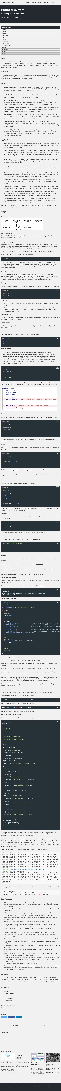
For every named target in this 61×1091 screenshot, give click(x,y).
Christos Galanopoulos (7, 2)
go (7, 1005)
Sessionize (34, 1086)
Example (4, 47)
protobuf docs (51, 917)
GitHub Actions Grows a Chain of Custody (7, 1061)
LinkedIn (20, 1086)
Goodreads (42, 1086)
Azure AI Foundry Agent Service (36, 1063)
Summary (4, 51)
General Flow (5, 39)
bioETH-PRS (19, 1056)
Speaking (45, 2)
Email (7, 1086)
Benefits (4, 33)
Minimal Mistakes (25, 1088)
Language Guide (45, 279)
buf (41, 264)
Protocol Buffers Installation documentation (41, 251)
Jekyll (20, 1088)
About (52, 2)
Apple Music (51, 1086)
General (4, 29)
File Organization (6, 41)
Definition (4, 31)
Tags (39, 2)
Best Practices (5, 49)
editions (14, 276)
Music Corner (39, 564)
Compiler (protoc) (6, 43)
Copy (57, 258)
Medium (27, 1086)
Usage (3, 37)
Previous (15, 1025)
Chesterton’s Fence (51, 1063)
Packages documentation (38, 532)
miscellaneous (13, 1005)
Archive (33, 2)
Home (27, 2)
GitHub (13, 1086)
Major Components (7, 45)
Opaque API (12, 842)
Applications (5, 35)
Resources (4, 53)
